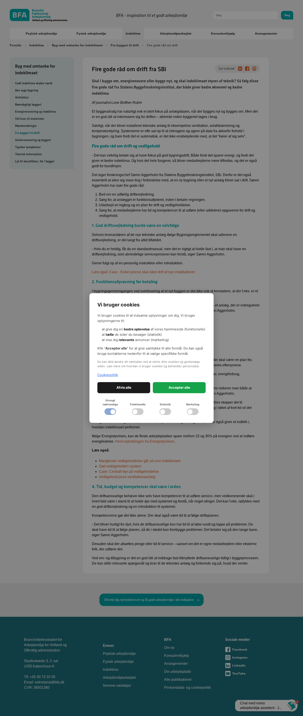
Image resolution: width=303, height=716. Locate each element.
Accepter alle (179, 387)
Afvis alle (123, 387)
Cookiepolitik (107, 375)
